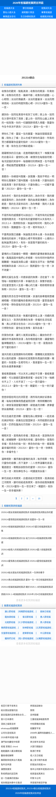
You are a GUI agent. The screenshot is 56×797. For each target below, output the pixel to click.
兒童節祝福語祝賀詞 (10, 633)
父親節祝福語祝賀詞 (45, 638)
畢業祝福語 (46, 12)
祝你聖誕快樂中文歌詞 (11, 782)
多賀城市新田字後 (38, 782)
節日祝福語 (28, 8)
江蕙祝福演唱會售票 (39, 719)
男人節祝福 (45, 622)
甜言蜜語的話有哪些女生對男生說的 (17, 715)
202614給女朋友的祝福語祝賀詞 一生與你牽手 (23, 572)
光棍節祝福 (10, 622)
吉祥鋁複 (34, 715)
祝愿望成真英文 (37, 773)
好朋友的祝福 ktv (38, 764)
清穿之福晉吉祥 (8, 724)
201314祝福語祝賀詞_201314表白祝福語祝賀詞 (28, 788)
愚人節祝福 (45, 617)
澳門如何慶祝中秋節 (10, 742)
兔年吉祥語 (6, 764)
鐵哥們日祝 (10, 638)
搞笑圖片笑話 (28, 12)
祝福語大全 (9, 8)
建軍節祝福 (28, 633)
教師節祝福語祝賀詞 (10, 627)
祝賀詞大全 (46, 8)
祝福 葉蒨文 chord (9, 746)
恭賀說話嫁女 (36, 706)
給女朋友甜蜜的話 (9, 710)
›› (33, 498)
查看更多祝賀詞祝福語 (28, 600)
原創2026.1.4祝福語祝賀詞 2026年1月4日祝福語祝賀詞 (27, 594)
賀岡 (32, 710)
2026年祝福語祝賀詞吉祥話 (28, 2)
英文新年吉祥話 (37, 742)
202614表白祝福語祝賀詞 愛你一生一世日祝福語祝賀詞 (27, 579)
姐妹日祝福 (45, 611)
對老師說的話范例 (9, 773)
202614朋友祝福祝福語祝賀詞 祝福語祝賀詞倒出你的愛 (27, 512)
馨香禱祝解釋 (7, 755)
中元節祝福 (45, 633)
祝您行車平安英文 (9, 706)
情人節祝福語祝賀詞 (27, 638)
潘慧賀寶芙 (6, 769)
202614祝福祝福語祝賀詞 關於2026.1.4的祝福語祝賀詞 (27, 587)
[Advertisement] (28, 47)
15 (39, 498)
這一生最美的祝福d (10, 778)
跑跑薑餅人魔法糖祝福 (11, 751)
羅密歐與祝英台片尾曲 (11, 760)
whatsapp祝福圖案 (9, 728)
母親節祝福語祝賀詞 (27, 611)
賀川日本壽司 (7, 719)
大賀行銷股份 (36, 746)
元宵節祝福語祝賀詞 (45, 627)
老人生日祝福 (36, 755)
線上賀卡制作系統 (38, 760)
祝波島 (33, 737)
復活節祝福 (28, 617)
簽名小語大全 (9, 12)
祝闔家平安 (35, 728)
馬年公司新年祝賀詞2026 (42, 769)
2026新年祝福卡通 (9, 737)
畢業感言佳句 (9, 16)
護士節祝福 (10, 611)
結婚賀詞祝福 (46, 16)
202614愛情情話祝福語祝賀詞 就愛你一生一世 (23, 519)
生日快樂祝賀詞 (28, 16)
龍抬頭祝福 (10, 617)
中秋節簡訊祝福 (37, 724)
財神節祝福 (28, 627)
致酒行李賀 (35, 751)
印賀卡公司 (35, 778)
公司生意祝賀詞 (8, 733)
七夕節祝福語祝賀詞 (27, 622)
